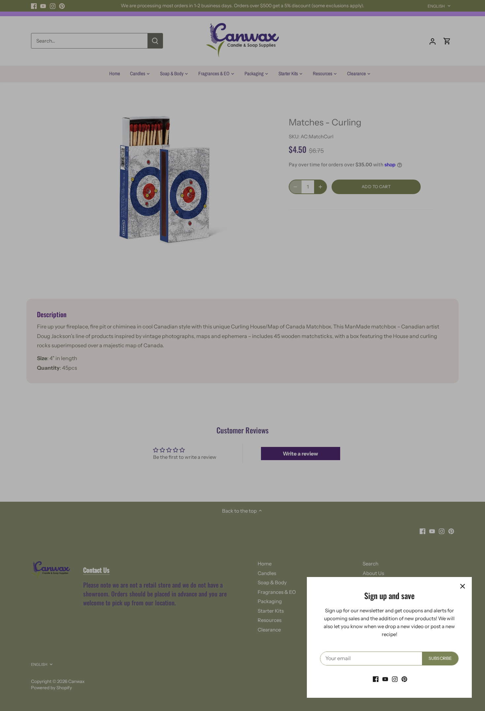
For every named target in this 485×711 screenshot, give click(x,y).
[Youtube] (385, 678)
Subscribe (440, 658)
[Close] (462, 586)
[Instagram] (395, 678)
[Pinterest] (404, 678)
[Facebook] (375, 678)
